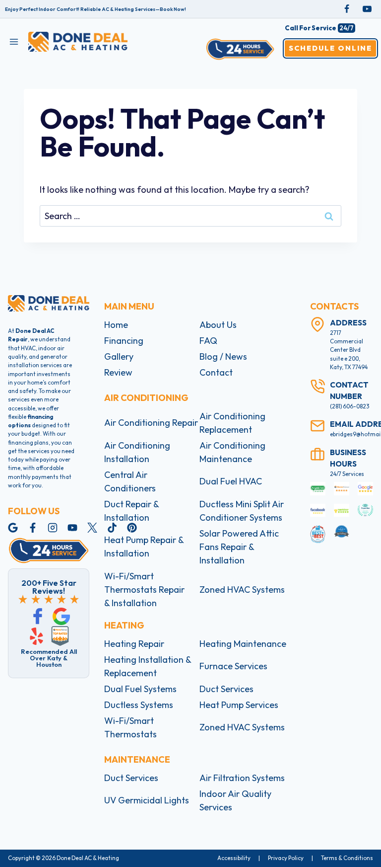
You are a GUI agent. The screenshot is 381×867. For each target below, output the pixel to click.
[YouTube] (367, 9)
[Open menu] (14, 41)
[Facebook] (347, 9)
